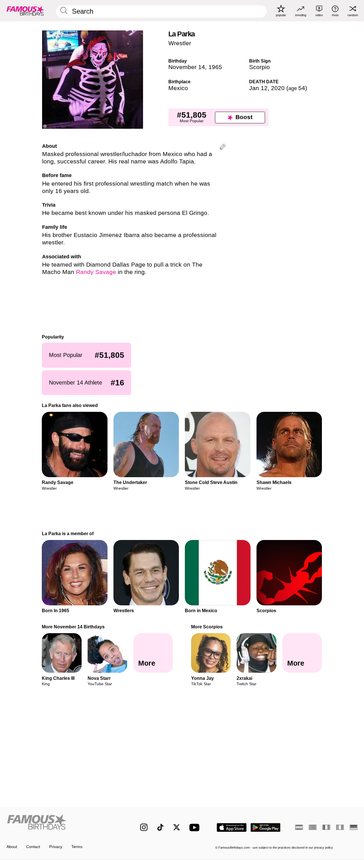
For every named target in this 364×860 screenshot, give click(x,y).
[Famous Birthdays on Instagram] (144, 827)
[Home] (63, 823)
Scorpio (259, 67)
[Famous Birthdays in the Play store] (266, 827)
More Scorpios (207, 626)
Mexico (178, 88)
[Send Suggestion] (223, 147)
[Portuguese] (313, 827)
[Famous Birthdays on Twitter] (176, 827)
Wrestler (179, 43)
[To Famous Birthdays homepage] (25, 10)
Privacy (55, 847)
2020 (278, 88)
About (12, 847)
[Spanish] (299, 827)
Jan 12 (258, 88)
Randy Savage (96, 272)
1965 (215, 67)
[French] (326, 827)
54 (296, 88)
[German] (353, 827)
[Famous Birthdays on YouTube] (195, 827)
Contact (33, 847)
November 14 (186, 67)
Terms (76, 847)
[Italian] (340, 827)
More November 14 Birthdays (73, 626)
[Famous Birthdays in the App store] (232, 827)
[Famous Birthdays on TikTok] (160, 827)
